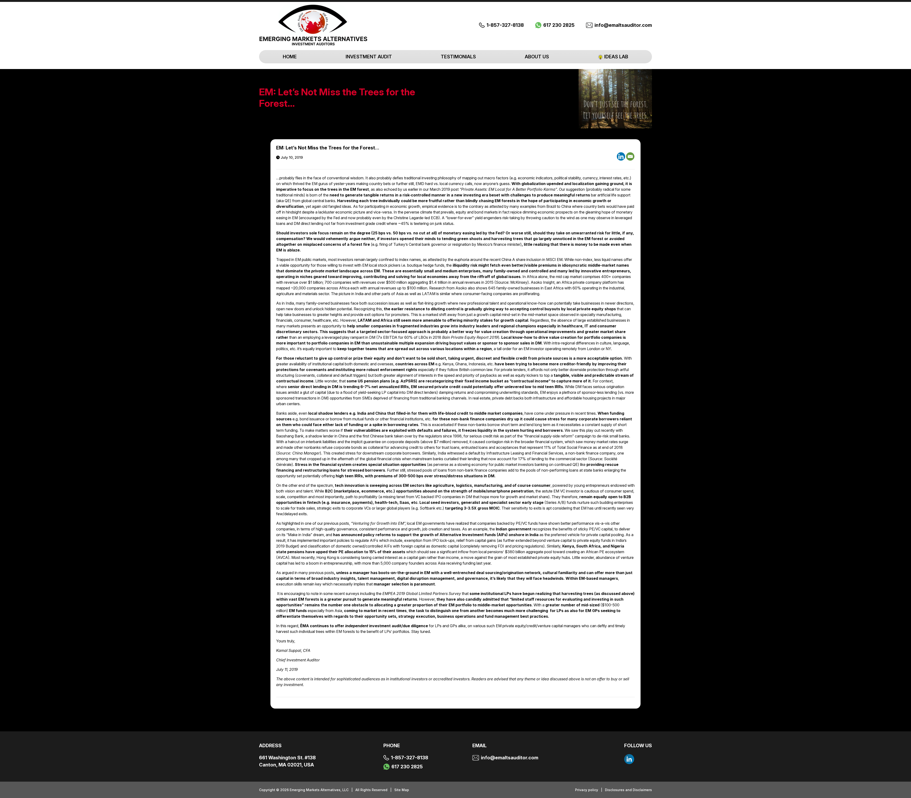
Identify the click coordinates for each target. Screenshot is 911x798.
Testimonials (458, 57)
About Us (537, 57)
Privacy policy (587, 790)
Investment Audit (369, 57)
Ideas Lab (616, 57)
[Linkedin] (621, 156)
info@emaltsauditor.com (623, 25)
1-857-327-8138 (505, 25)
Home (290, 57)
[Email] (630, 156)
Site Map (401, 790)
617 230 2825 (559, 25)
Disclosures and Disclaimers (628, 790)
